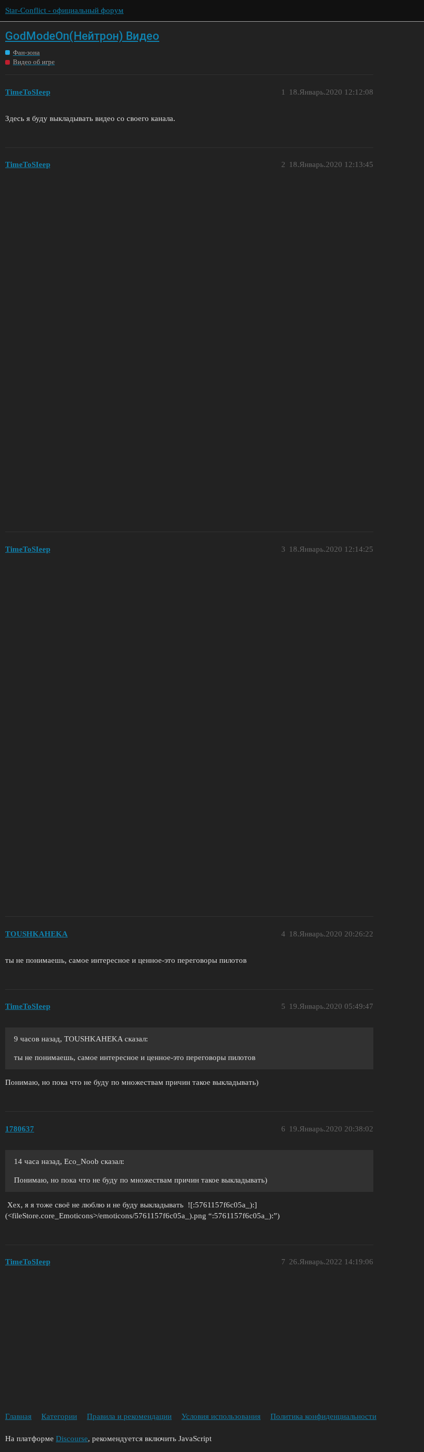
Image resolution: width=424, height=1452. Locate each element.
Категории (59, 1416)
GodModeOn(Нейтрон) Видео (82, 35)
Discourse (72, 1438)
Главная (18, 1416)
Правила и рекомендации (129, 1416)
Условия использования (221, 1416)
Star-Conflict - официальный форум (64, 10)
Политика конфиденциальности (323, 1416)
